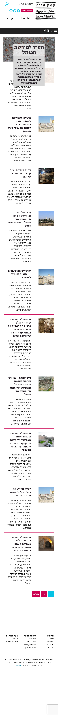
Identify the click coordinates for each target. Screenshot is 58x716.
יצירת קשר (27, 10)
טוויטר (14, 10)
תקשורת (50, 644)
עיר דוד (32, 638)
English (26, 18)
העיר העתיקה (30, 647)
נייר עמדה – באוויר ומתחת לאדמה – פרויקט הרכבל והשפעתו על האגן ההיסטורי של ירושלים (19, 386)
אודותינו (50, 635)
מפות (52, 638)
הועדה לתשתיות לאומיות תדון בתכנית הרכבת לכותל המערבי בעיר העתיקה (19, 124)
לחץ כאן (19, 665)
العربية (11, 18)
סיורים (51, 647)
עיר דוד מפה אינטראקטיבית (29, 643)
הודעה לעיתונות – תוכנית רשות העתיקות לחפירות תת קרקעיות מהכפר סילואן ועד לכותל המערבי (19, 441)
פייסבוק (18, 10)
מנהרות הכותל (12, 641)
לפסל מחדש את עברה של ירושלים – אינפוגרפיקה (19, 492)
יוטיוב (11, 10)
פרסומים (50, 641)
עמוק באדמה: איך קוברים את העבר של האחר (20, 173)
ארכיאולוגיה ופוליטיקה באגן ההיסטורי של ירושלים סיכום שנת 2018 (19, 219)
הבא (36, 594)
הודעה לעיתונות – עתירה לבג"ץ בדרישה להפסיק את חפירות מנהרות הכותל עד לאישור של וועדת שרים (19, 327)
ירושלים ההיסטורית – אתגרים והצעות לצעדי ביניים (19, 274)
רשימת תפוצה (30, 635)
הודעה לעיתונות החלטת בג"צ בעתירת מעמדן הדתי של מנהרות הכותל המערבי (21, 543)
